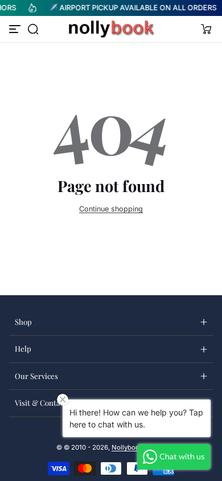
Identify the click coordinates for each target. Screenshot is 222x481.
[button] (33, 29)
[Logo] (111, 29)
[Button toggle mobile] (16, 29)
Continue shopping (111, 209)
